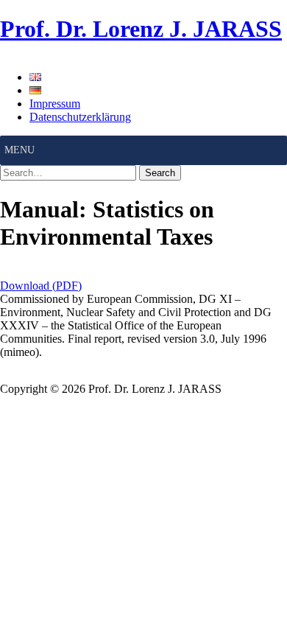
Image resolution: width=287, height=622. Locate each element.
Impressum (54, 103)
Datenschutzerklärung (80, 117)
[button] (19, 150)
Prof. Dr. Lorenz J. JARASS (141, 28)
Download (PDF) (41, 285)
